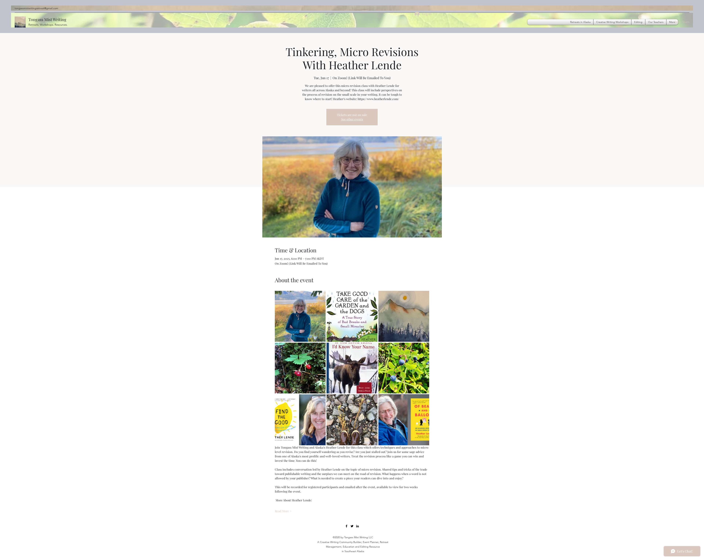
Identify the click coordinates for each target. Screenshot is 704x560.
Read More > (283, 511)
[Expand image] (300, 316)
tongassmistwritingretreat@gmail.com (36, 8)
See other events (352, 119)
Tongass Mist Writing (47, 19)
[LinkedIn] (357, 526)
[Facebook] (346, 526)
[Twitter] (352, 526)
